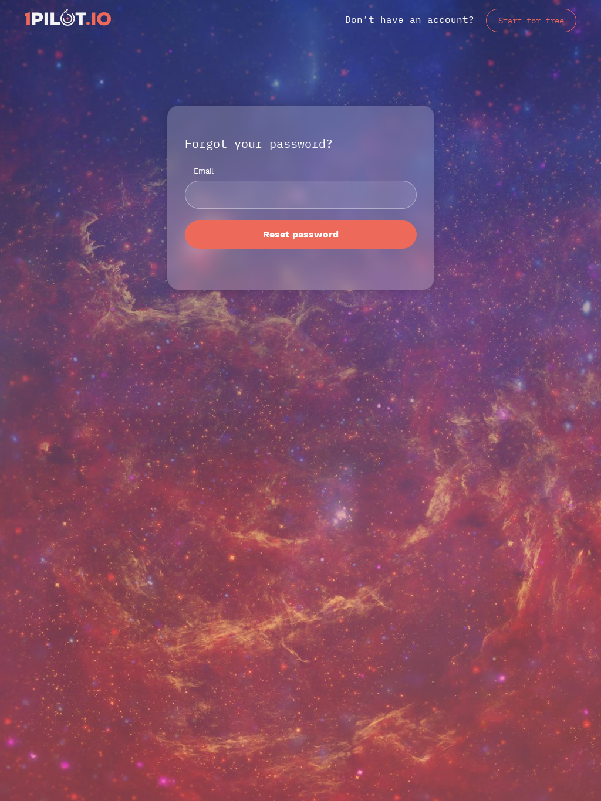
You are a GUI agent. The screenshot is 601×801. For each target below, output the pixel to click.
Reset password (301, 234)
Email (204, 171)
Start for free (531, 20)
